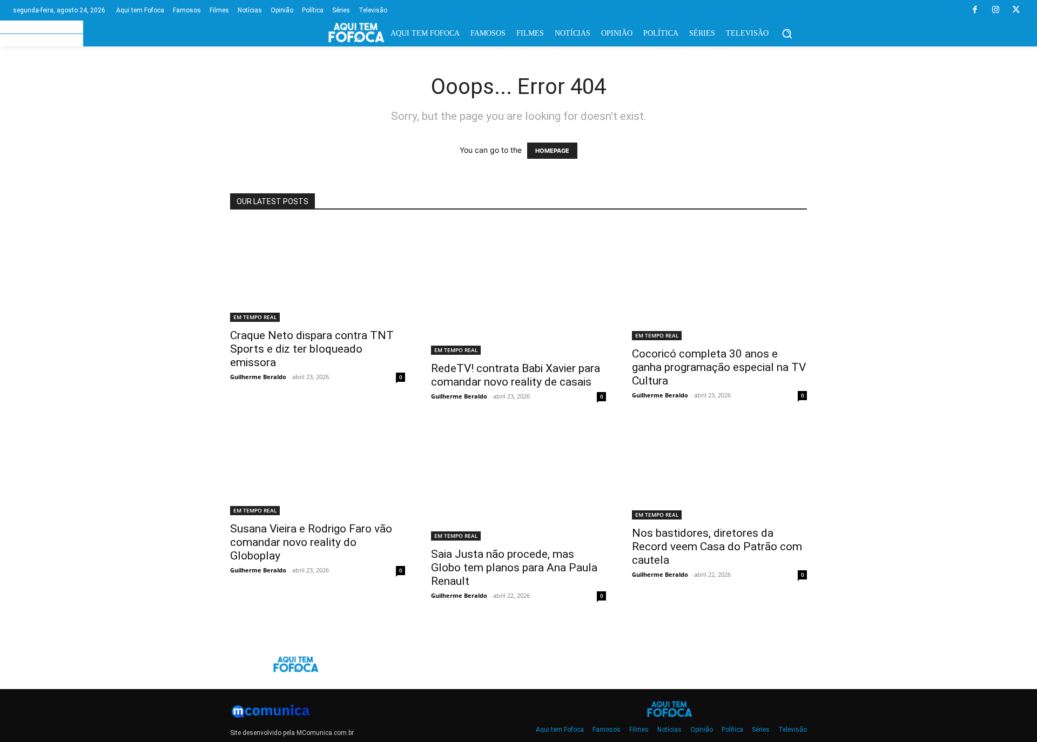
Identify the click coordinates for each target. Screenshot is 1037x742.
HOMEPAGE (552, 150)
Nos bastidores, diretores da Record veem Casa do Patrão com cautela (717, 546)
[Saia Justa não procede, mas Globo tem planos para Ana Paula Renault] (518, 482)
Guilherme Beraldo (258, 377)
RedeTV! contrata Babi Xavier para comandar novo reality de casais (515, 375)
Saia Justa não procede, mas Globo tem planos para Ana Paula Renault (514, 568)
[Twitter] (1016, 10)
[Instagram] (995, 10)
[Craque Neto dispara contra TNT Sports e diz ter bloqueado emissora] (317, 273)
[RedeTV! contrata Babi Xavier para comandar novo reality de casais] (518, 289)
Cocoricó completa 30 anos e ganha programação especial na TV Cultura (719, 367)
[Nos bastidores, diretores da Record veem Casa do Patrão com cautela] (719, 472)
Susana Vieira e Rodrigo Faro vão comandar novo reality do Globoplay (311, 542)
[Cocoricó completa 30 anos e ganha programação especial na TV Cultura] (719, 282)
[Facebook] (975, 10)
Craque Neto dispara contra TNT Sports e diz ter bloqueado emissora (312, 349)
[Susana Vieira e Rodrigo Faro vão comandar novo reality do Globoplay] (317, 469)
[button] (787, 33)
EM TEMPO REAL (255, 317)
